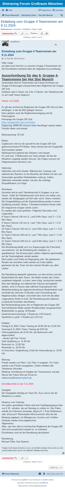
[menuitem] (9, 10)
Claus (34, 29)
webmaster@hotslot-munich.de (17, 378)
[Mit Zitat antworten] (56, 44)
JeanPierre (26, 29)
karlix (40, 29)
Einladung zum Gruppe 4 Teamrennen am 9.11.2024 (32, 23)
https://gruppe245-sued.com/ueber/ (18, 122)
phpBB (23, 480)
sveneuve (17, 29)
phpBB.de (44, 483)
